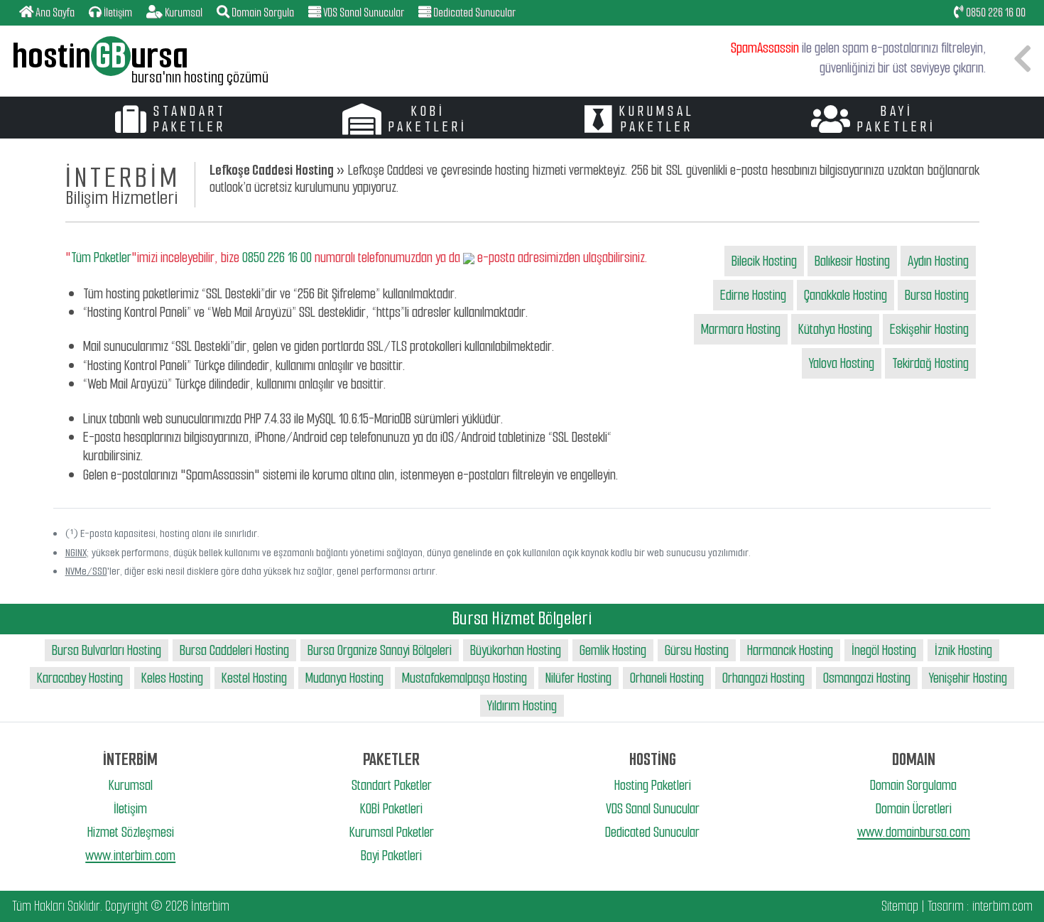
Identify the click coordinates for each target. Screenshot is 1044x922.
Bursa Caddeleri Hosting (234, 650)
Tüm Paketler (101, 257)
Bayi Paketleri (391, 855)
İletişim (130, 808)
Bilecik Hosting (764, 261)
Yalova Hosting (841, 363)
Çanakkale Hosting (845, 295)
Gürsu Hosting (697, 650)
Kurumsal (131, 785)
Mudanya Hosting (344, 678)
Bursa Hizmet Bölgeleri (522, 618)
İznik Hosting (963, 650)
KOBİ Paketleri (391, 808)
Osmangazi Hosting (866, 678)
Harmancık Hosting (790, 650)
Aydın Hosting (938, 261)
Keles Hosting (172, 678)
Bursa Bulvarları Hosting (106, 650)
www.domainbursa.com (913, 832)
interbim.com (1002, 906)
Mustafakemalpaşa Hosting (464, 678)
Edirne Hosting (753, 295)
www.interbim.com (130, 855)
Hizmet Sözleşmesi (130, 832)
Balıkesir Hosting (852, 261)
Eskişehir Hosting (929, 329)
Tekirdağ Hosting (930, 363)
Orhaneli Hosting (667, 678)
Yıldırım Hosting (522, 705)
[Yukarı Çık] (1020, 898)
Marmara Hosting (741, 329)
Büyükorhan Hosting (515, 650)
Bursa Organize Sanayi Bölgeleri (380, 650)
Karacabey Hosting (80, 678)
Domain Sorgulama (913, 785)
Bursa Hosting (937, 295)
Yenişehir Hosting (968, 678)
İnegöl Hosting (884, 650)
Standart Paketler (392, 785)
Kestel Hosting (254, 678)
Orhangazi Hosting (763, 678)
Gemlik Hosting (613, 650)
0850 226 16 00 (995, 12)
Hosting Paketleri (652, 785)
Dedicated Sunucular (652, 832)
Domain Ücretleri (914, 808)
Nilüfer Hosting (578, 678)
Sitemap (899, 906)
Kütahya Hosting (835, 329)
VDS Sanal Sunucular (653, 808)
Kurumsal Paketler (391, 832)
